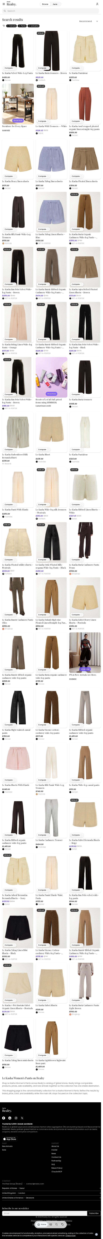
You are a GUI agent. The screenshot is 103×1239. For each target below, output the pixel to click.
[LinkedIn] (9, 1118)
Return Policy (57, 1168)
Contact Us (56, 1157)
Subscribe (94, 1213)
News (54, 1153)
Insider (54, 1150)
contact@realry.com (35, 1184)
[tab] (56, 4)
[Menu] (4, 4)
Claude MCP (57, 1172)
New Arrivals (7, 1146)
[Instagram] (15, 1118)
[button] (9, 68)
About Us (55, 1146)
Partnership (56, 1161)
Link (42, 1224)
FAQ (53, 1164)
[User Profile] (97, 4)
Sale (4, 1150)
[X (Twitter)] (22, 1118)
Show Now (18, 120)
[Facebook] (3, 1118)
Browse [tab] (45, 4)
